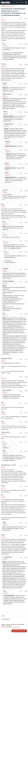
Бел (17, 2)
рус (22, 2)
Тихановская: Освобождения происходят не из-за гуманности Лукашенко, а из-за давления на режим (13, 12)
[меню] (26, 2)
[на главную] (5, 2)
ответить (3, 20)
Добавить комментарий (19, 630)
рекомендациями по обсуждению (10, 627)
